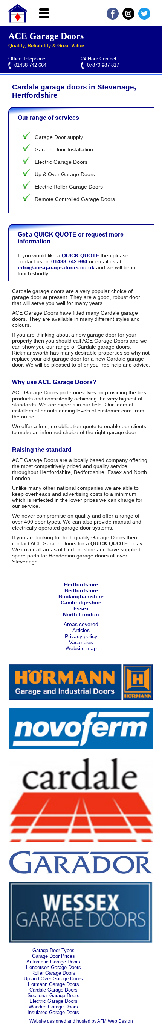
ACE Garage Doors (46, 36)
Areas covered (81, 624)
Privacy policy (81, 636)
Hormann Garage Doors (53, 984)
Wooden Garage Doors (53, 1007)
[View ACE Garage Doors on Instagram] (128, 18)
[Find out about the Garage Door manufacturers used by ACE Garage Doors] (80, 698)
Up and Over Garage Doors (53, 978)
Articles (81, 630)
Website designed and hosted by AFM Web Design (81, 1021)
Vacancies (81, 642)
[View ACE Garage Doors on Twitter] (144, 18)
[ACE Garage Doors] (17, 21)
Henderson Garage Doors (53, 967)
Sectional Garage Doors (53, 995)
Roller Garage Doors (53, 973)
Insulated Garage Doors (53, 1012)
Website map (81, 648)
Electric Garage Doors (53, 1001)
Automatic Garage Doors (53, 962)
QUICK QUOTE (80, 255)
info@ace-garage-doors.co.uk (56, 267)
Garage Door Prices (53, 956)
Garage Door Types (53, 950)
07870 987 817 (103, 65)
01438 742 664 (30, 65)
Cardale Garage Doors (53, 990)
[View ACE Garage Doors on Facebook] (113, 18)
